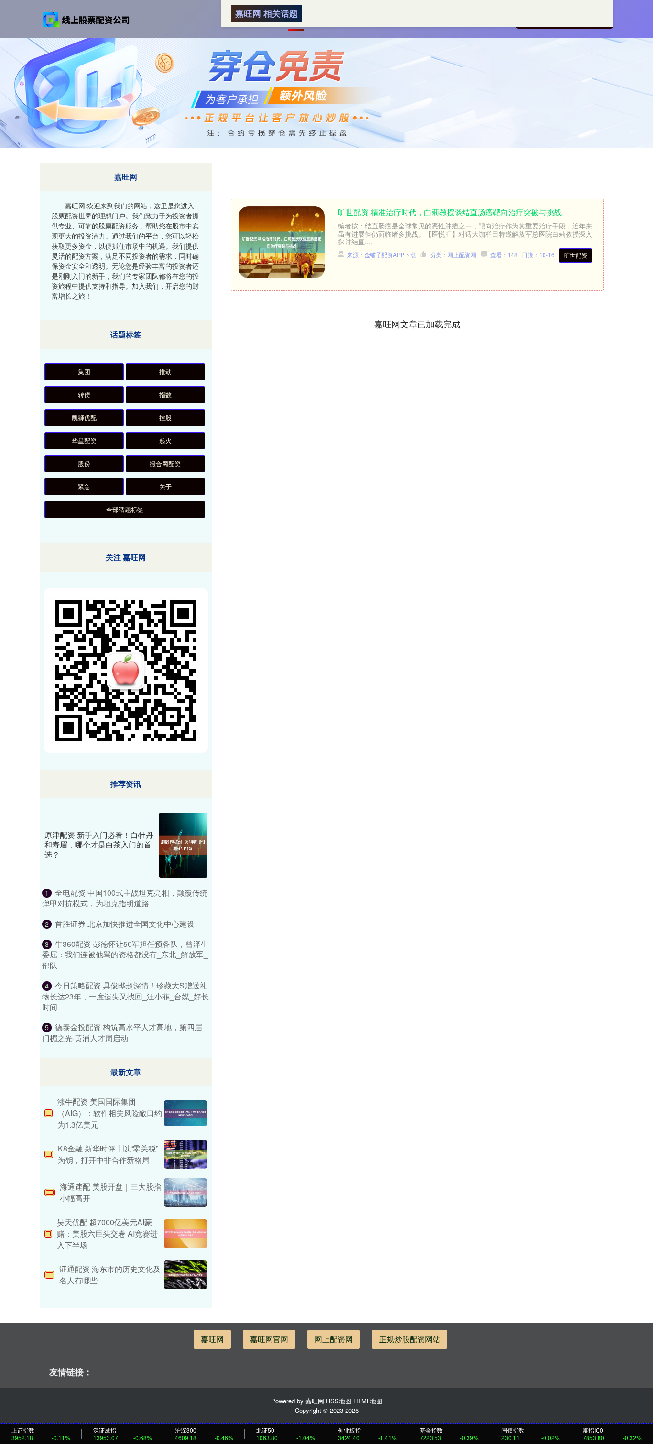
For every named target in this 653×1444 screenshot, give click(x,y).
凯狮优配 (84, 417)
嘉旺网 (212, 1339)
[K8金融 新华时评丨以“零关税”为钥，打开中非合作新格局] (185, 1154)
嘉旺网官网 (269, 1339)
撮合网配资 (165, 463)
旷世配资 (575, 255)
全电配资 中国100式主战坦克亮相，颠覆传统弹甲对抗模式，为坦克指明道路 (124, 898)
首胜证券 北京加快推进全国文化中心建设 (125, 923)
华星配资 (84, 440)
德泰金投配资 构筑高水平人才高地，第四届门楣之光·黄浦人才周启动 (122, 1032)
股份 (84, 463)
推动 (165, 371)
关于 (165, 486)
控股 (165, 417)
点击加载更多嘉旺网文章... (417, 323)
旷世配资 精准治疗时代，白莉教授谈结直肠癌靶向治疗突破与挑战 (450, 211)
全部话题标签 (124, 509)
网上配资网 (334, 1339)
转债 (84, 394)
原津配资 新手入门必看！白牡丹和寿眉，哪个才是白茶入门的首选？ (98, 844)
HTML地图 (367, 1400)
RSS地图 (338, 1400)
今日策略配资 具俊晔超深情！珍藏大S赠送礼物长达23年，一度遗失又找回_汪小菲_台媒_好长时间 (125, 996)
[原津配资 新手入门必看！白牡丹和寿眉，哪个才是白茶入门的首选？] (183, 845)
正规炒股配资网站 (409, 1339)
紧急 (84, 486)
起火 (165, 440)
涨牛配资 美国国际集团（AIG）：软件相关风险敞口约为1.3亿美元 (109, 1113)
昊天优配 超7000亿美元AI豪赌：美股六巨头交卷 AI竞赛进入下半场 (107, 1233)
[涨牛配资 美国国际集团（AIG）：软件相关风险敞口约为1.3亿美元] (185, 1113)
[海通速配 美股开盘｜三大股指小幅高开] (185, 1192)
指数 (165, 394)
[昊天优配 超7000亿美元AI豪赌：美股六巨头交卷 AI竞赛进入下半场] (185, 1233)
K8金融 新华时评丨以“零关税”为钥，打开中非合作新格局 (108, 1154)
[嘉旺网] (86, 18)
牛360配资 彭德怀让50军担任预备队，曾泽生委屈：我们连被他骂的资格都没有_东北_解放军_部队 (125, 954)
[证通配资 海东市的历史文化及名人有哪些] (185, 1274)
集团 (84, 371)
